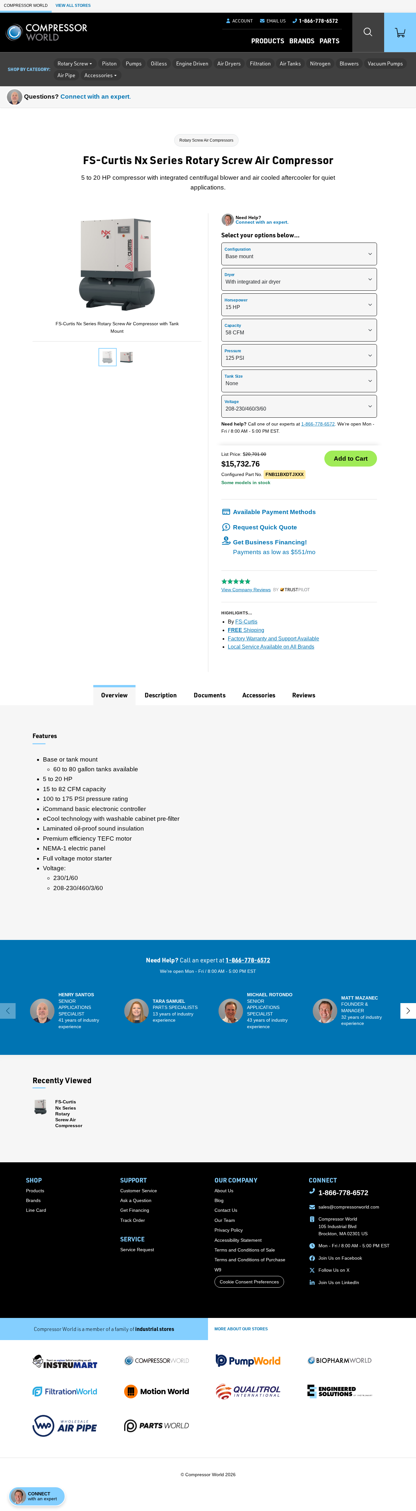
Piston (109, 63)
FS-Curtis (246, 621)
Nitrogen (320, 63)
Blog (219, 1200)
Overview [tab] (114, 695)
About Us (223, 1190)
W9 (217, 1269)
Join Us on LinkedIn (338, 1282)
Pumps (134, 63)
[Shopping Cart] (400, 32)
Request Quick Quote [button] (265, 527)
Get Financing (134, 1210)
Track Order (132, 1220)
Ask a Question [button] (135, 1200)
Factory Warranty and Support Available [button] (273, 638)
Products (267, 40)
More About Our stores (241, 1329)
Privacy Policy (228, 1230)
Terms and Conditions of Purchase (249, 1259)
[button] (272, 20)
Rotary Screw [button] (73, 63)
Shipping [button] (246, 630)
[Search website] (368, 32)
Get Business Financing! (274, 547)
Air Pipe (66, 75)
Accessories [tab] (258, 695)
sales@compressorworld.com (348, 1207)
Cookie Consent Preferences (249, 1281)
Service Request (137, 1249)
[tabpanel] (208, 822)
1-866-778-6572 (318, 424)
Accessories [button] (98, 75)
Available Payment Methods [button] (274, 512)
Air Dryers (229, 63)
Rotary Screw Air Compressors (206, 140)
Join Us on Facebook (340, 1258)
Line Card (36, 1210)
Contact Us (225, 1210)
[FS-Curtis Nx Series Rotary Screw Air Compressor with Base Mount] (126, 357)
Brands (301, 40)
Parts (329, 40)
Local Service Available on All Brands (271, 647)
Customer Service (138, 1190)
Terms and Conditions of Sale (244, 1249)
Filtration (260, 63)
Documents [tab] (210, 695)
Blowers (349, 63)
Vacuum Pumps (385, 63)
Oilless (159, 63)
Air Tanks (290, 63)
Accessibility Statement (238, 1240)
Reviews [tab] (303, 695)
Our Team (224, 1220)
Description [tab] (161, 695)
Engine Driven (192, 63)
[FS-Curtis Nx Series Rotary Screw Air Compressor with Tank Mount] (107, 357)
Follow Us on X (333, 1270)
